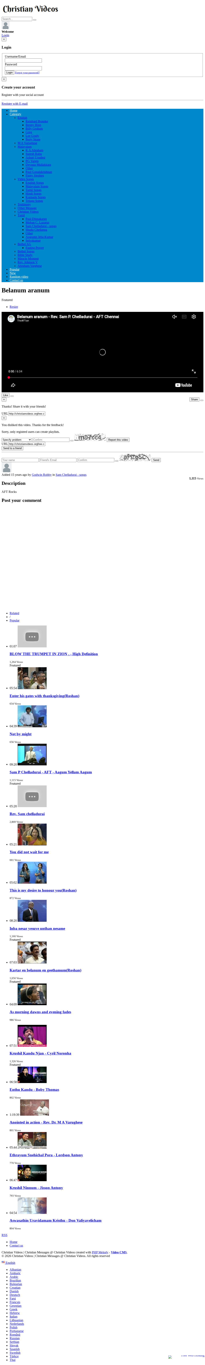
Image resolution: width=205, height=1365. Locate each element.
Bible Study (25, 255)
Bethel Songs (26, 251)
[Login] (6, 28)
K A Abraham (34, 150)
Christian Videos (28, 211)
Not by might (20, 734)
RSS (4, 1235)
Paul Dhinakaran (36, 219)
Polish (13, 1327)
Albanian (15, 1269)
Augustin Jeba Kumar (39, 237)
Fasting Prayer (35, 247)
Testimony (24, 204)
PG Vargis (32, 161)
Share (194, 399)
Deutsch (15, 1295)
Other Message (27, 208)
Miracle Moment (28, 258)
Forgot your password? (27, 72)
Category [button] (15, 114)
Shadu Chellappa (36, 229)
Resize (14, 306)
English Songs (35, 182)
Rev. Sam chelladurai (27, 814)
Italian (13, 1316)
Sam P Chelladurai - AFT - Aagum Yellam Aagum (51, 772)
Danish (14, 1291)
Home (13, 110)
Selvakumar (33, 240)
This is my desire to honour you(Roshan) (43, 890)
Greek (13, 1309)
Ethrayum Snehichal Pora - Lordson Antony (46, 1155)
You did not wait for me (29, 852)
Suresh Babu (34, 154)
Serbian (14, 1342)
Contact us (16, 280)
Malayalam (25, 146)
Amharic (15, 1273)
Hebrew (15, 1313)
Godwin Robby (42, 474)
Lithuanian (16, 1320)
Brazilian (15, 1280)
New (13, 273)
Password (11, 64)
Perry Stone (33, 139)
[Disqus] (102, 557)
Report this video (118, 439)
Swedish (15, 1352)
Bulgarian (16, 1284)
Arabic (14, 1277)
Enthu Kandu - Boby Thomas (34, 1089)
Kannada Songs (36, 197)
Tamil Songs (33, 190)
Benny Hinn (33, 125)
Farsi (13, 1298)
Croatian (15, 1287)
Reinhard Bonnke (37, 121)
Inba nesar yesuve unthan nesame (37, 928)
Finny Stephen (35, 175)
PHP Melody (100, 1252)
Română (15, 1334)
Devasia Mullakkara (38, 164)
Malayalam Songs (37, 186)
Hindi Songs (33, 193)
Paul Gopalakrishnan (39, 172)
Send (156, 460)
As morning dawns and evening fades (40, 1012)
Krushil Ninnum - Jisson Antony (36, 1188)
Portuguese (17, 1331)
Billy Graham (34, 128)
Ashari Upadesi (35, 157)
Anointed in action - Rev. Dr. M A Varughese (46, 1122)
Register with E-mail (15, 103)
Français (15, 1302)
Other (29, 168)
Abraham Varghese (30, 266)
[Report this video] (201, 400)
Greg (29, 132)
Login (5, 35)
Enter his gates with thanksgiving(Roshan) (44, 696)
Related (14, 613)
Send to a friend (12, 448)
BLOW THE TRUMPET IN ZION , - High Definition (54, 654)
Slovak (14, 1345)
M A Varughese (27, 143)
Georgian (15, 1305)
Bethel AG (24, 244)
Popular (14, 269)
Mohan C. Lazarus (37, 222)
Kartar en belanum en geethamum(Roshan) (45, 970)
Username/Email (15, 56)
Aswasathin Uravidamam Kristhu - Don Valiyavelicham (55, 1220)
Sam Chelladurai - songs (41, 226)
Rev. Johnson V (28, 262)
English (22, 117)
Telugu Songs (34, 200)
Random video (19, 276)
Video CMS (119, 1252)
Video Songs (26, 179)
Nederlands (17, 1323)
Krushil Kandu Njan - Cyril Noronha (40, 1053)
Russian (15, 1338)
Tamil (21, 215)
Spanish (15, 1349)
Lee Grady (32, 135)
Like (5, 395)
